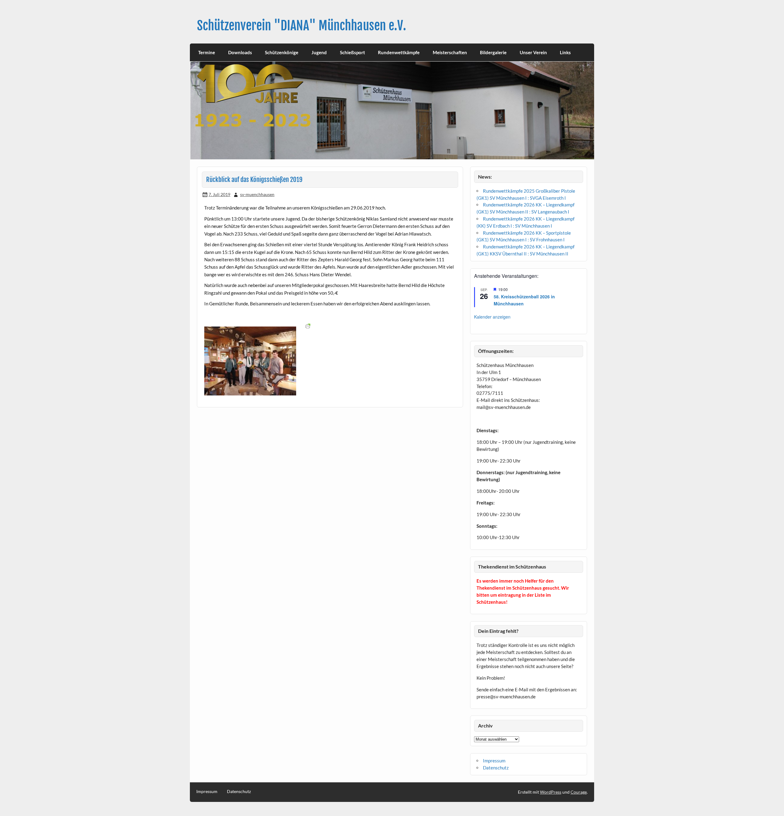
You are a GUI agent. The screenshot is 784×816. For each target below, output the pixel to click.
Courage (579, 792)
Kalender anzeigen (492, 317)
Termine (206, 52)
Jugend (319, 52)
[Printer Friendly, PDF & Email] (307, 325)
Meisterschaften (450, 52)
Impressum (494, 760)
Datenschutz (496, 767)
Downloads (240, 52)
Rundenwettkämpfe (399, 52)
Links (565, 52)
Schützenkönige (281, 52)
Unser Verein (533, 52)
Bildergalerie (493, 52)
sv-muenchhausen (257, 194)
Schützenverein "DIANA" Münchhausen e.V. (301, 25)
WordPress (550, 792)
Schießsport (352, 52)
